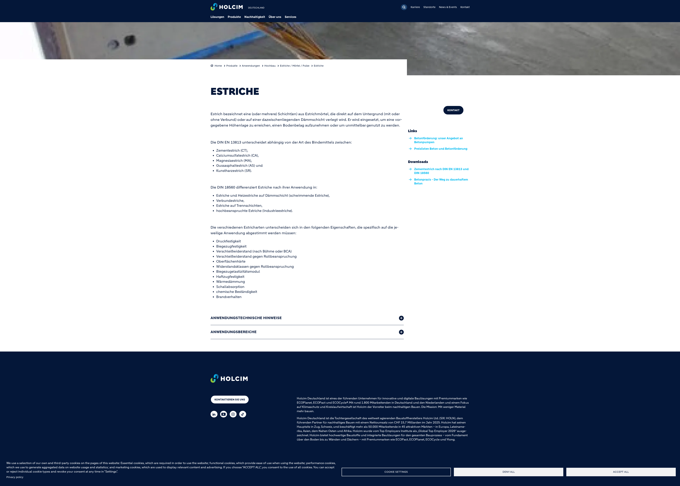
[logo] (227, 7)
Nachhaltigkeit (254, 17)
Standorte (429, 7)
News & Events (448, 7)
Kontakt (465, 7)
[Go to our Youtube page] (224, 414)
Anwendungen (251, 65)
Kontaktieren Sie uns (229, 399)
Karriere (415, 7)
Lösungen (217, 17)
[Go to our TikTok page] (243, 414)
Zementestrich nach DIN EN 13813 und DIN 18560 (441, 171)
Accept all (621, 471)
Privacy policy (14, 477)
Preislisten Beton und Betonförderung (440, 148)
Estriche (319, 65)
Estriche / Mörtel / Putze (294, 65)
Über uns (275, 17)
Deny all (509, 471)
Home (218, 65)
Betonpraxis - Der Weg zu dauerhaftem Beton (441, 181)
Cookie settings (396, 471)
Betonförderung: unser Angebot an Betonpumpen (438, 140)
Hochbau (270, 65)
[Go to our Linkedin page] (215, 414)
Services (290, 17)
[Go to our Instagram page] (234, 414)
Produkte (234, 17)
